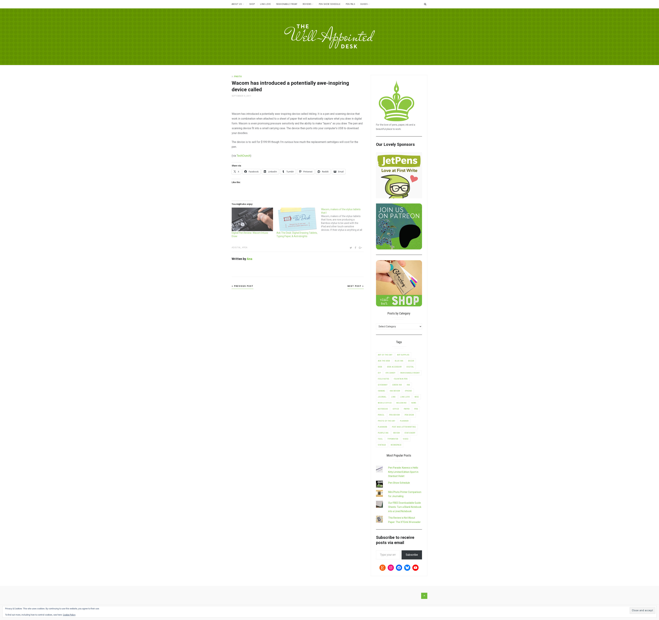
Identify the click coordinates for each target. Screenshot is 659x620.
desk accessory (394, 367)
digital (237, 247)
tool (380, 439)
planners (382, 427)
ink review (395, 391)
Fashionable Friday (286, 4)
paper (406, 409)
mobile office (385, 403)
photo (238, 76)
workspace (396, 445)
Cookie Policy (69, 615)
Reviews (307, 4)
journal (382, 397)
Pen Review (394, 415)
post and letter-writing (404, 427)
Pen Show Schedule (329, 4)
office (396, 409)
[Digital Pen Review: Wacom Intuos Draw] (252, 219)
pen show (409, 415)
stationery (410, 433)
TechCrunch (243, 155)
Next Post (355, 286)
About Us (237, 4)
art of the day (385, 355)
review (396, 433)
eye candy (390, 373)
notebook (383, 409)
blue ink (399, 361)
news (413, 403)
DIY (379, 373)
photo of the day (386, 421)
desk (380, 367)
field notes (383, 379)
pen (245, 247)
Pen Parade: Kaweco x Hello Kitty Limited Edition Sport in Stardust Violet (403, 471)
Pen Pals (350, 4)
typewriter (393, 439)
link (393, 397)
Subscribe (412, 554)
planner (404, 421)
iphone (408, 391)
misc (417, 397)
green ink (397, 385)
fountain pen (401, 379)
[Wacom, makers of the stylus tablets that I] (343, 220)
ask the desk (384, 361)
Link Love (265, 4)
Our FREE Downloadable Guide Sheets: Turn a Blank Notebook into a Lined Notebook (404, 507)
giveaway (383, 385)
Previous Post (243, 286)
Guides (364, 4)
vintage (382, 445)
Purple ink (383, 433)
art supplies (403, 355)
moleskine (401, 403)
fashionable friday (410, 373)
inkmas (381, 391)
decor (411, 361)
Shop (252, 4)
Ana (249, 259)
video (405, 439)
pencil (381, 415)
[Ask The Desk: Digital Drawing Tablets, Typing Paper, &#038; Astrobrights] (297, 219)
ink (408, 385)
